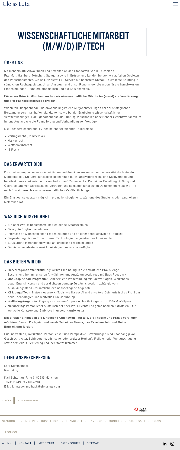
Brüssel (158, 421)
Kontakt (25, 443)
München (116, 421)
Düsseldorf (50, 421)
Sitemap (93, 443)
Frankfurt (74, 421)
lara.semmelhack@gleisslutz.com (37, 386)
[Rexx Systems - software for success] (140, 409)
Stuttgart (137, 421)
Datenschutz (70, 443)
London (11, 432)
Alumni (7, 443)
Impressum (46, 443)
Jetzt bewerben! (27, 400)
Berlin (30, 421)
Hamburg (95, 421)
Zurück (6, 400)
